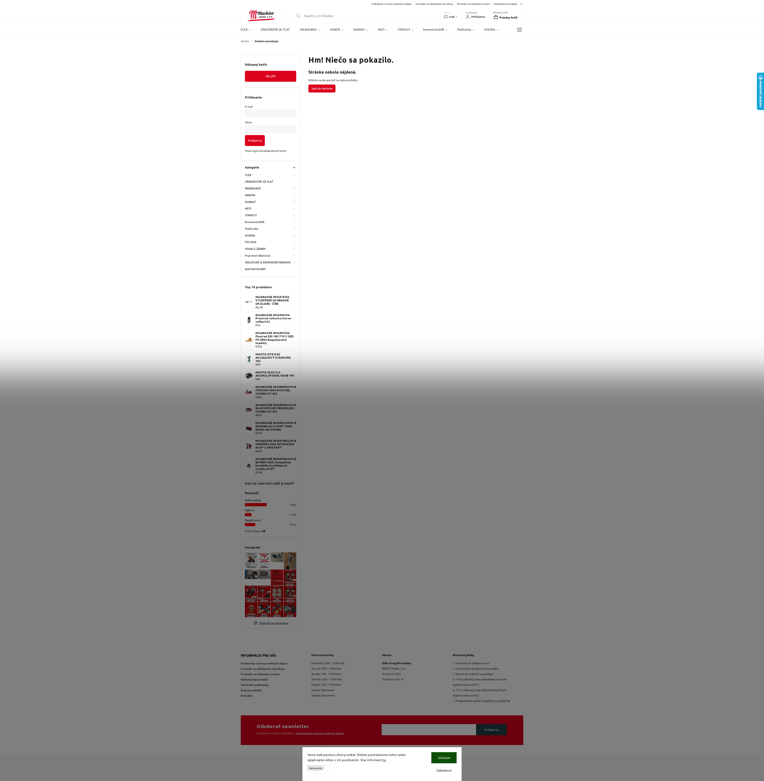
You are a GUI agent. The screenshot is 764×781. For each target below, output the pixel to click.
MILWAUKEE (253, 188)
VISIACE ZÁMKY (255, 249)
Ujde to (249, 510)
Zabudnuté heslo (275, 150)
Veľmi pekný (253, 500)
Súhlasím (444, 758)
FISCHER (250, 242)
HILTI (248, 208)
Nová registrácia (255, 150)
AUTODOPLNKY (255, 269)
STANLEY (251, 215)
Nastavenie (315, 768)
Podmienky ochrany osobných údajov (392, 3)
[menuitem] (248, 29)
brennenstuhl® (254, 222)
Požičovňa (251, 229)
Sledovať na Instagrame (273, 623)
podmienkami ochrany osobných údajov (320, 733)
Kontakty (246, 695)
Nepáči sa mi (253, 520)
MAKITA (250, 195)
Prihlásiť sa (255, 140)
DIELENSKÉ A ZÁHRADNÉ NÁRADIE (268, 262)
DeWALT (250, 202)
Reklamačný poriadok (505, 3)
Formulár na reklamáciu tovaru (473, 3)
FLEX (248, 175)
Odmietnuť (444, 770)
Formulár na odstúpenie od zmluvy (434, 3)
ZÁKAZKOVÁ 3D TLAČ (259, 181)
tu (384, 760)
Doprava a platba (251, 690)
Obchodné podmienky (255, 685)
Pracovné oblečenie (257, 255)
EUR (452, 17)
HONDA (250, 235)
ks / (270, 76)
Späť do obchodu (321, 88)
